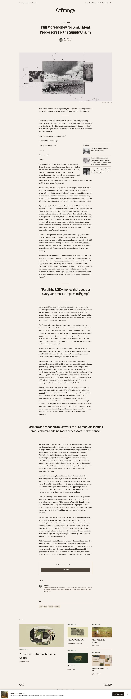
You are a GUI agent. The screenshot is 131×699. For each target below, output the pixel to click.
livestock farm (62, 310)
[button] (41, 643)
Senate (49, 201)
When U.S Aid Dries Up (76, 640)
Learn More (65, 569)
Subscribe (119, 694)
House (71, 198)
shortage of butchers (62, 357)
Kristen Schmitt (25, 661)
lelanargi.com (46, 591)
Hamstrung (72, 666)
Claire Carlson (97, 674)
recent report (61, 222)
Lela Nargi (68, 38)
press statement (53, 333)
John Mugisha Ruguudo (75, 643)
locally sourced (86, 333)
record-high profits (62, 261)
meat (41, 336)
